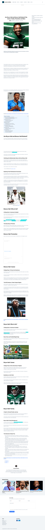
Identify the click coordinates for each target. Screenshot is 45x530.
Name (11, 500)
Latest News (21, 20)
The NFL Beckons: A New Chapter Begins (10, 124)
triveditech (6, 461)
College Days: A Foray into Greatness (10, 123)
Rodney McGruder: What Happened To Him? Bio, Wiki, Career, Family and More (17, 113)
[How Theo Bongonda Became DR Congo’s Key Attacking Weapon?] (22, 485)
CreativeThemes (15, 528)
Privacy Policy (4, 524)
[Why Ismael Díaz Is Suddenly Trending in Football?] (8, 485)
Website (29, 500)
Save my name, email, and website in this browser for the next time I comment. (19, 509)
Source (18, 111)
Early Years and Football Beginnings (9, 126)
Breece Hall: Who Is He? (7, 119)
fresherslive (6, 460)
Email (20, 500)
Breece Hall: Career (7, 122)
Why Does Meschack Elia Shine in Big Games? (36, 491)
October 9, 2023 (13, 168)
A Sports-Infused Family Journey (9, 130)
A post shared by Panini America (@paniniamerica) (13, 262)
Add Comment (12, 503)
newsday (6, 462)
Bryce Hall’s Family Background (9, 131)
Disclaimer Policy (4, 523)
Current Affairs (4, 522)
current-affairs (8, 2)
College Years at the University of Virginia (10, 128)
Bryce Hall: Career (7, 127)
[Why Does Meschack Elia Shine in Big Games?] (36, 485)
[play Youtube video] (16, 352)
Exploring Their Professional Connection (10, 118)
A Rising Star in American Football (9, 120)
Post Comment (12, 511)
